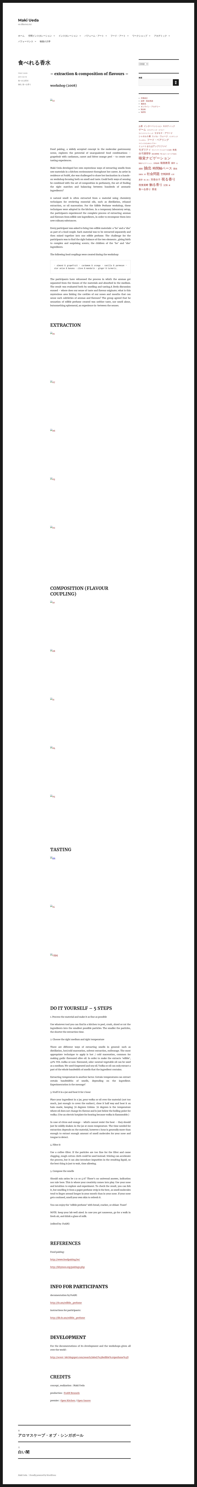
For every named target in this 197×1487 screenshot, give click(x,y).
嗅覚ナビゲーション (155, 158)
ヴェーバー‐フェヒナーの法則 (162, 150)
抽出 (20, 84)
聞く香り (147, 180)
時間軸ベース (162, 168)
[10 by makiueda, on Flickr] (90, 623)
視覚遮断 (143, 185)
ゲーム (142, 129)
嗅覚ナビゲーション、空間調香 (149, 163)
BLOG (143, 109)
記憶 (166, 185)
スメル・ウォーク (160, 136)
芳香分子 (155, 179)
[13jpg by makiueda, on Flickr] (90, 975)
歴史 (175, 168)
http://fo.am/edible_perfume (66, 1302)
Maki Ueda (28, 20)
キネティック (169, 126)
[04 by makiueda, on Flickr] (90, 768)
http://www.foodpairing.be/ (65, 1259)
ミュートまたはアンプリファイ (153, 146)
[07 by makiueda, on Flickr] (90, 402)
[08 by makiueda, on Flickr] (90, 671)
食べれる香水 (23, 81)
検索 (140, 78)
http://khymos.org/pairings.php (67, 1267)
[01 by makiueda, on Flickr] (90, 354)
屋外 (173, 163)
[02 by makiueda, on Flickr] (90, 548)
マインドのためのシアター (147, 143)
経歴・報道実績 (147, 101)
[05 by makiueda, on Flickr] (90, 817)
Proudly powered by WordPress (42, 1475)
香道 (154, 189)
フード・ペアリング (158, 139)
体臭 (175, 149)
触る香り (156, 185)
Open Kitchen (68, 1400)
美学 (141, 179)
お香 (141, 126)
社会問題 (153, 174)
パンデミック (173, 136)
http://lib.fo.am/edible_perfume (67, 1317)
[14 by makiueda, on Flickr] (90, 927)
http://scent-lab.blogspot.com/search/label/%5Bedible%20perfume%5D (89, 1357)
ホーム (21, 36)
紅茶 (172, 174)
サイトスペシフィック (146, 133)
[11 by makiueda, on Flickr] (90, 720)
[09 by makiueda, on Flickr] (90, 878)
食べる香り (26, 84)
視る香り (168, 179)
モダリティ (145, 149)
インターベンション (153, 126)
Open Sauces (84, 1400)
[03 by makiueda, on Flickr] (90, 499)
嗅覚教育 (165, 162)
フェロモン (142, 140)
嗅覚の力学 (45, 41)
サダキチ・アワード (164, 133)
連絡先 (143, 104)
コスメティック (152, 130)
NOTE (143, 112)
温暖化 (141, 174)
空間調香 (165, 174)
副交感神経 (155, 154)
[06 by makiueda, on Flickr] (90, 451)
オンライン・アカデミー (150, 106)
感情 (141, 168)
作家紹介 (144, 98)
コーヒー (161, 130)
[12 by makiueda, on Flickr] (90, 121)
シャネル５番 (145, 136)
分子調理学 (145, 153)
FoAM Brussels (72, 1393)
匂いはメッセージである (168, 154)
